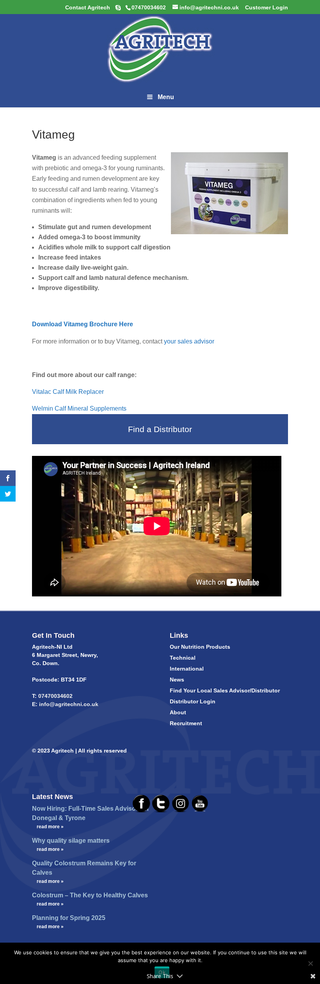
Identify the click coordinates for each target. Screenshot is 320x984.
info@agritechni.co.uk (67, 704)
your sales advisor (189, 341)
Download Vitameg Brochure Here (83, 324)
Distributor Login (192, 701)
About (178, 712)
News (177, 679)
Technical (183, 658)
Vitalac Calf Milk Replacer (68, 391)
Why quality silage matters (71, 840)
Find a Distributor (160, 429)
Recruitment (186, 723)
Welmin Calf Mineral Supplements (80, 408)
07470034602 (55, 696)
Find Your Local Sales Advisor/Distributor (225, 690)
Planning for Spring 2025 (68, 918)
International (187, 668)
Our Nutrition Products (200, 647)
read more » (50, 826)
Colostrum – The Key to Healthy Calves (90, 895)
